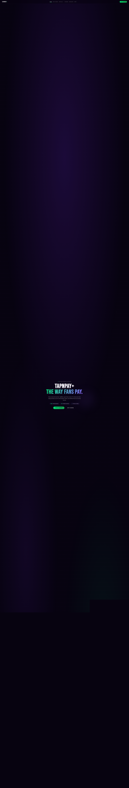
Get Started (123, 1)
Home (51, 1)
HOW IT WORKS (58, 407)
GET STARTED (70, 407)
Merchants (71, 1)
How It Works (55, 1)
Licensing (66, 1)
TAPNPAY (4, 2)
